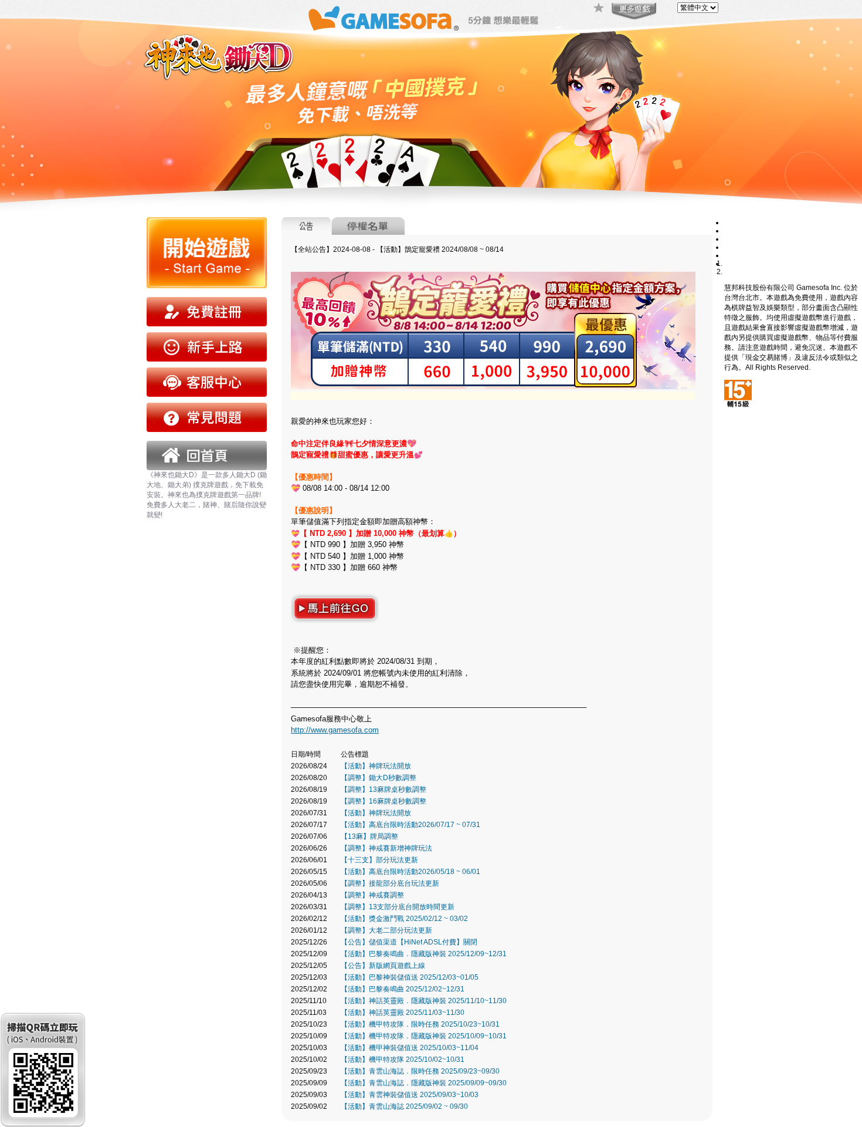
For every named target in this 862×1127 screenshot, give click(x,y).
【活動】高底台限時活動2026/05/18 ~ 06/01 (410, 872)
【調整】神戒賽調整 (372, 895)
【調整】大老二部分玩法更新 (386, 930)
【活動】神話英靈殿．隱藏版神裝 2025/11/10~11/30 (424, 1001)
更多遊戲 (632, 12)
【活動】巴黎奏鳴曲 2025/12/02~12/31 (402, 989)
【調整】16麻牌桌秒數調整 (383, 801)
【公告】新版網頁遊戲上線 (383, 965)
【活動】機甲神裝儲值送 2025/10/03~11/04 (409, 1048)
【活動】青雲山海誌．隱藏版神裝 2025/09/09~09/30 (424, 1083)
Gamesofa (383, 18)
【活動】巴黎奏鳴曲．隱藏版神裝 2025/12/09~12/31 (424, 954)
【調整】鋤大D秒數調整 (378, 778)
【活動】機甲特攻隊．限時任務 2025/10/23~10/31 (420, 1024)
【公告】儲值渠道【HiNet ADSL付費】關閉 (409, 942)
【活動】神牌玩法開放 (376, 766)
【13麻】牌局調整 (369, 836)
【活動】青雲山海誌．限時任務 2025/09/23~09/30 (420, 1071)
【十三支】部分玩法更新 (379, 860)
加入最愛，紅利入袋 (599, 9)
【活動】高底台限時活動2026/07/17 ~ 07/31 (410, 825)
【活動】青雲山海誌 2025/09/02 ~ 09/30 (404, 1106)
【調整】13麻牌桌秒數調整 (383, 789)
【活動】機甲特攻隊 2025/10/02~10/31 (402, 1059)
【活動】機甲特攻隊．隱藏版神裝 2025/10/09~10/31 (424, 1036)
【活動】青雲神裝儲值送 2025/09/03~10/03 (409, 1095)
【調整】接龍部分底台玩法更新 (390, 883)
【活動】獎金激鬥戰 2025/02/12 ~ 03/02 (404, 919)
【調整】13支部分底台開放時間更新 (397, 907)
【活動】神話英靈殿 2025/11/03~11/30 (402, 1012)
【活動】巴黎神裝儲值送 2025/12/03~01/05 (409, 977)
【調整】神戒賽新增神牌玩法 (386, 848)
